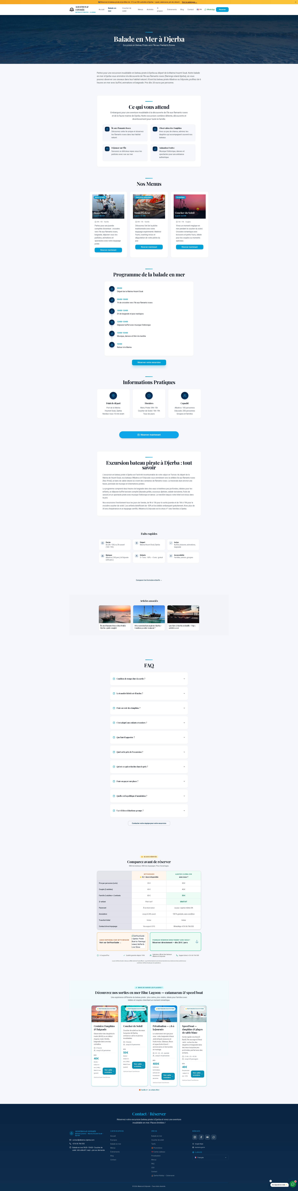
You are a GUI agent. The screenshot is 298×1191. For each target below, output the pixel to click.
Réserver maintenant (108, 250)
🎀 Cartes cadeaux (158, 1152)
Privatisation (156, 1156)
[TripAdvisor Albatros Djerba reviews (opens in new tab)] (207, 1137)
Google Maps (199, 1144)
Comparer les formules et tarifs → (149, 580)
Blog (182, 9)
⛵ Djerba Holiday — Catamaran (162, 1175)
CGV (152, 1168)
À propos (160, 9)
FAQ (152, 1164)
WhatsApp (211, 9)
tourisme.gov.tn (200, 1147)
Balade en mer (112, 9)
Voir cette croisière (108, 1071)
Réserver (222, 9)
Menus (140, 9)
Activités (150, 9)
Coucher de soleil (126, 9)
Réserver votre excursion (149, 362)
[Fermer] (295, 2)
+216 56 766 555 (78, 1144)
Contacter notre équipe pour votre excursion (149, 823)
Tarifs (153, 1144)
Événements (172, 9)
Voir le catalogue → (189, 2)
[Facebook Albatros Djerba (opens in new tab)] (201, 1137)
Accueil (101, 9)
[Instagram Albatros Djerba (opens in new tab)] (194, 1137)
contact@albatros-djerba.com (83, 1140)
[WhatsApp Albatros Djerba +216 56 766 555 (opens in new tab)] (213, 1137)
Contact (191, 9)
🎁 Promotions (156, 1148)
